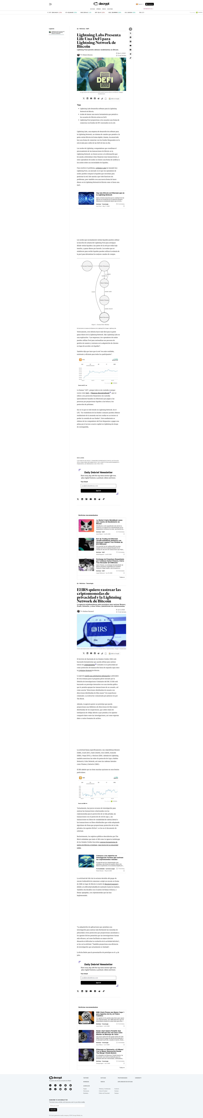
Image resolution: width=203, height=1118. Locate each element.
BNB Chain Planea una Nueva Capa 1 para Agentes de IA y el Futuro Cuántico (110, 1014)
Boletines (110, 9)
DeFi (87, 393)
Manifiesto (85, 1093)
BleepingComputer (111, 884)
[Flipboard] (65, 1089)
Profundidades (122, 1078)
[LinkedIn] (65, 1085)
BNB (82, 12)
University (138, 1078)
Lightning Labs (101, 168)
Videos (104, 9)
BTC (50, 12)
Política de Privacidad (104, 1093)
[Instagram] (55, 1085)
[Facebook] (70, 1085)
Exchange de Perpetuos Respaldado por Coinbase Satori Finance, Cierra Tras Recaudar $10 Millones (110, 561)
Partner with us (148, 8)
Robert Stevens (88, 55)
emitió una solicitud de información (97, 676)
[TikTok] (55, 1089)
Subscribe (53, 1109)
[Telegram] (70, 1089)
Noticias (92, 9)
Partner (85, 1078)
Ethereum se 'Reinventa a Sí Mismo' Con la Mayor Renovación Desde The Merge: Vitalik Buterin (109, 1051)
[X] (50, 1085)
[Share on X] (84, 98)
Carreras (116, 1091)
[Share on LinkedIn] (87, 98)
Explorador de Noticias (125, 1081)
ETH (66, 12)
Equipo (85, 1088)
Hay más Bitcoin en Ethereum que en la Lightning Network (110, 194)
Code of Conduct (103, 1091)
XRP (96, 12)
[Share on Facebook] (95, 98)
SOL (126, 12)
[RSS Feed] (50, 1089)
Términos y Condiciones (104, 1088)
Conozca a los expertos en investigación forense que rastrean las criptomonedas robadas (109, 857)
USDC (109, 12)
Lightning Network (85, 670)
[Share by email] (91, 98)
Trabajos (116, 1093)
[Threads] (60, 1085)
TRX (140, 12)
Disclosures (86, 1091)
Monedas (86, 1081)
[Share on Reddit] (98, 98)
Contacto (116, 1088)
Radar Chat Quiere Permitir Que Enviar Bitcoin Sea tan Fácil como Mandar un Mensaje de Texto (109, 1032)
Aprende (98, 9)
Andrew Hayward (88, 611)
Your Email (84, 481)
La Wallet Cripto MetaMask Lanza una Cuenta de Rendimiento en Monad (109, 522)
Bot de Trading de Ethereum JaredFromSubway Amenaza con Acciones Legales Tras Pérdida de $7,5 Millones (109, 541)
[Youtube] (60, 1089)
